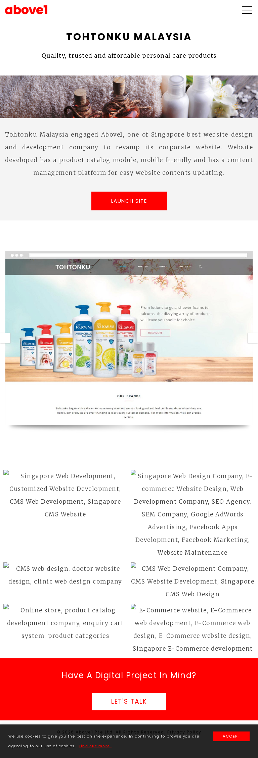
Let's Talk (129, 701)
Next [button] (253, 338)
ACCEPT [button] (231, 736)
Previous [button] (5, 338)
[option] (129, 338)
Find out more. (95, 746)
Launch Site (129, 200)
